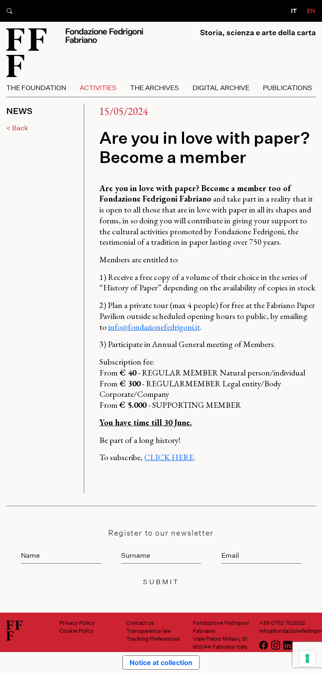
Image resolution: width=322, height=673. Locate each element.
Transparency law (148, 630)
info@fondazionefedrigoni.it (154, 326)
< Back (17, 127)
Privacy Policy (77, 622)
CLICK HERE (169, 457)
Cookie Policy (76, 630)
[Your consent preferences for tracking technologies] (307, 658)
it (294, 11)
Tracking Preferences (153, 638)
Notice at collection (161, 662)
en (311, 11)
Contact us (140, 622)
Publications (287, 87)
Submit (161, 581)
